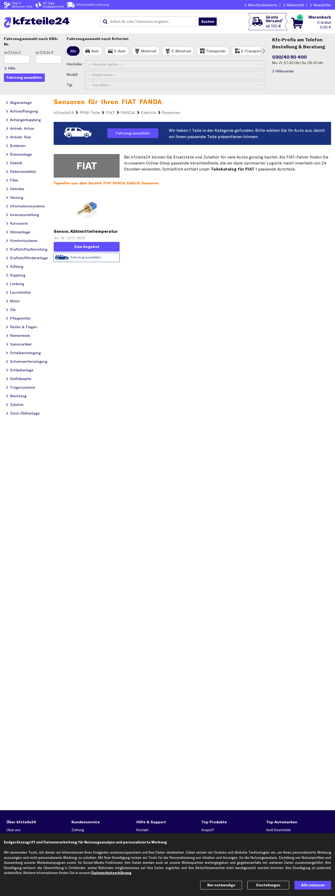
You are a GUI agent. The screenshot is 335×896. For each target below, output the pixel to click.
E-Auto (120, 51)
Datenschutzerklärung (111, 873)
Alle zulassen (313, 885)
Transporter (216, 51)
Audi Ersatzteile (278, 830)
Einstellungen (268, 885)
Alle (73, 51)
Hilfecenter (284, 71)
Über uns (13, 830)
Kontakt (142, 830)
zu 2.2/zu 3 (44, 52)
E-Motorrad (181, 51)
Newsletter (322, 5)
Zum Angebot (86, 246)
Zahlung (77, 830)
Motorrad (148, 51)
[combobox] (151, 22)
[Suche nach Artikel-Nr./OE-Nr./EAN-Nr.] (208, 22)
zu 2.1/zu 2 (12, 52)
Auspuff (207, 830)
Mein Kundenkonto (262, 5)
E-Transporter (253, 51)
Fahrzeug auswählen (133, 133)
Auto (95, 51)
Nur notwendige (221, 885)
